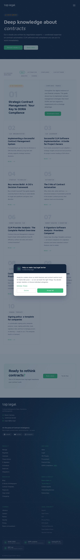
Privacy (25, 286)
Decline (26, 290)
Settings (19, 286)
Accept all (50, 290)
